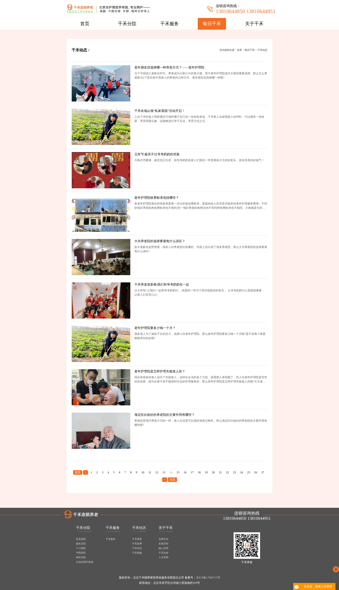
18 (199, 472)
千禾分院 (127, 23)
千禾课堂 (137, 539)
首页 (84, 23)
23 (234, 472)
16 (185, 472)
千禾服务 (169, 23)
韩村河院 (81, 557)
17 (192, 472)
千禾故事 (137, 543)
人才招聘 (163, 557)
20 (213, 472)
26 (255, 472)
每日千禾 (212, 23)
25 (248, 472)
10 (142, 472)
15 (178, 472)
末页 (172, 479)
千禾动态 (262, 50)
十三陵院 (81, 548)
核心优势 (163, 548)
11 (149, 472)
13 (163, 472)
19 (206, 472)
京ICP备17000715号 (208, 577)
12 (156, 472)
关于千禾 (254, 23)
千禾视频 (137, 553)
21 (220, 472)
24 (241, 472)
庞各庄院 (81, 543)
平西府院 (81, 553)
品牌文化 (163, 539)
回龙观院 (81, 539)
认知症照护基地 (84, 562)
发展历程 (163, 543)
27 (262, 472)
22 (227, 472)
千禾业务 (163, 553)
